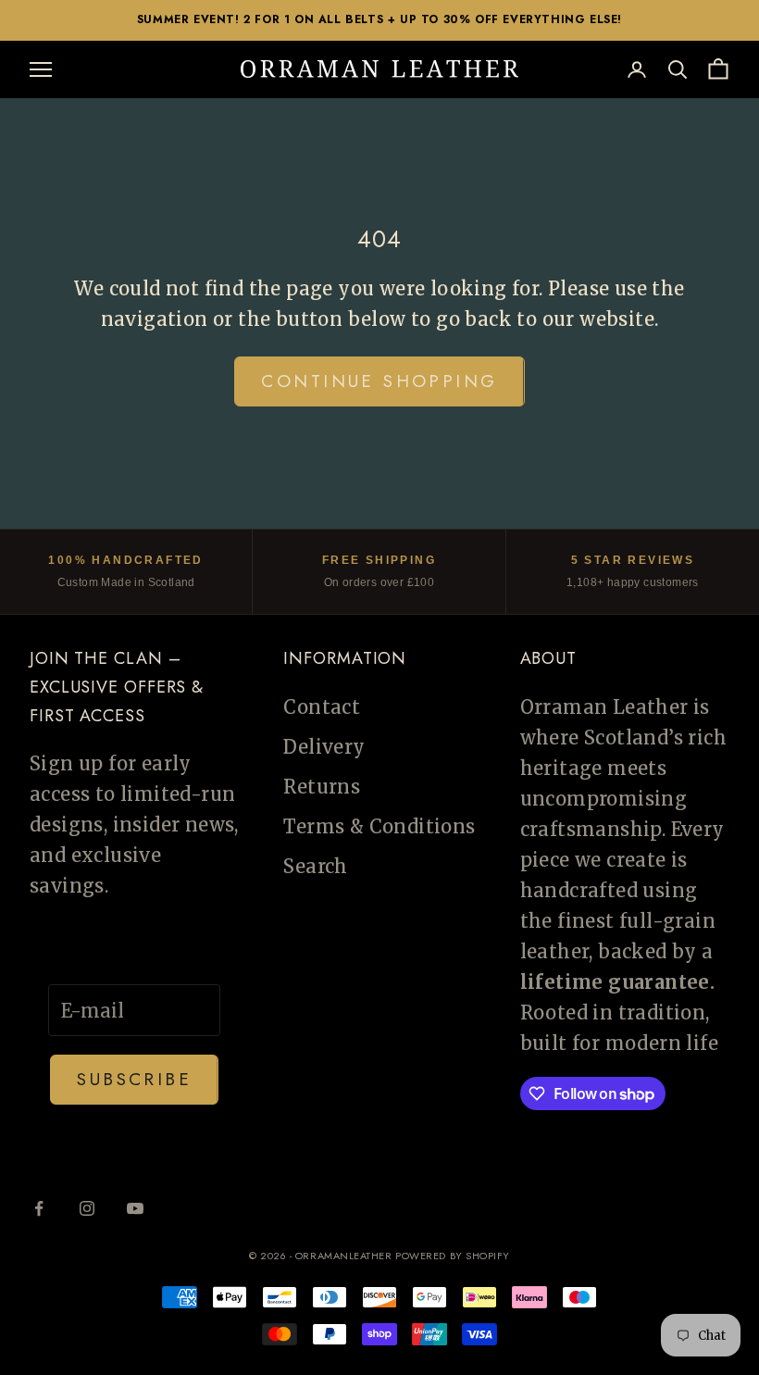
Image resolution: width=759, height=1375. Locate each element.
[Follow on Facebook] (39, 1208)
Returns (321, 786)
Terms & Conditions (379, 826)
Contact (321, 707)
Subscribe (134, 1079)
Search (315, 866)
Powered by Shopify (452, 1255)
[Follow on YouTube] (135, 1208)
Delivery (324, 746)
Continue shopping (379, 381)
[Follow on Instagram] (87, 1208)
